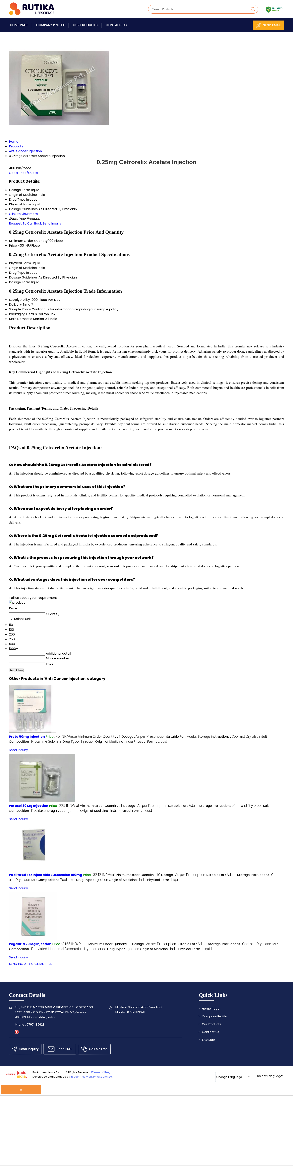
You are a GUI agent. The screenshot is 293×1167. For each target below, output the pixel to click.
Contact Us (116, 25)
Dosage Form (19, 282)
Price (13, 245)
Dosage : (143, 736)
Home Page (19, 25)
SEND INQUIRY (19, 963)
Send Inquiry (52, 223)
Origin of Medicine (23, 268)
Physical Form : (150, 741)
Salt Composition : (53, 880)
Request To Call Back (25, 223)
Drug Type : (78, 741)
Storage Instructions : (229, 736)
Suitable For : (181, 736)
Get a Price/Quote (23, 173)
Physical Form (20, 263)
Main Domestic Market (26, 319)
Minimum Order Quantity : (99, 736)
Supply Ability (19, 299)
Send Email (271, 25)
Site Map (208, 1040)
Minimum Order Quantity (28, 240)
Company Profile (50, 25)
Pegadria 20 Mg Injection (30, 944)
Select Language (269, 1076)
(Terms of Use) (100, 1072)
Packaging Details (23, 314)
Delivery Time (19, 304)
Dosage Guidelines (23, 277)
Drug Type (17, 272)
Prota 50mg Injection (27, 736)
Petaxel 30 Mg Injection (28, 805)
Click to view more (23, 214)
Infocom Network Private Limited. (92, 1077)
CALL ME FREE (41, 963)
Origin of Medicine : (114, 741)
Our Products (85, 25)
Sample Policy (20, 309)
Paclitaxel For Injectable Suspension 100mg (45, 875)
